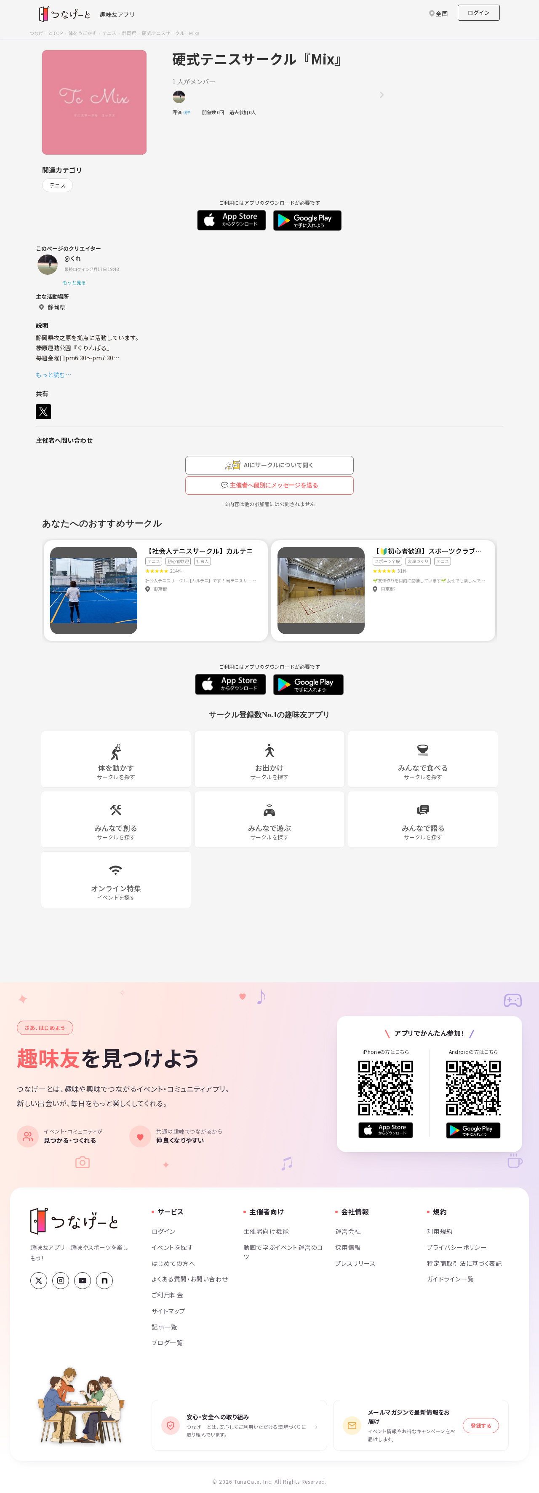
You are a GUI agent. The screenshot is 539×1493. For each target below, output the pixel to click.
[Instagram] (60, 1280)
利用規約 (440, 1231)
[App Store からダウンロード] (385, 1130)
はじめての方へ (173, 1263)
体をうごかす (82, 32)
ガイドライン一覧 (450, 1278)
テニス (109, 32)
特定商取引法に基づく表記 (464, 1263)
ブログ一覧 (167, 1342)
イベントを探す (172, 1247)
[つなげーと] (73, 1221)
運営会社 (348, 1231)
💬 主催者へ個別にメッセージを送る (269, 485)
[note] (104, 1280)
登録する (481, 1425)
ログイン (479, 12)
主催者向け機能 (266, 1231)
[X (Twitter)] (38, 1280)
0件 (189, 112)
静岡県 (129, 32)
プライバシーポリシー (457, 1247)
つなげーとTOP (46, 32)
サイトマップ (169, 1310)
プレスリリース (355, 1263)
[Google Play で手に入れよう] (473, 1130)
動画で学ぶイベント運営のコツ (283, 1252)
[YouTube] (82, 1280)
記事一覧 (165, 1326)
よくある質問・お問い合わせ (190, 1278)
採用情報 (348, 1247)
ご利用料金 (167, 1294)
